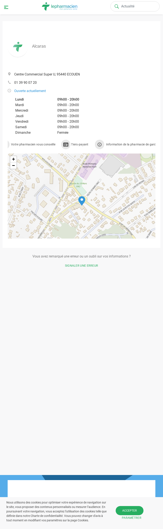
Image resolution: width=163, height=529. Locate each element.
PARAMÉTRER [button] (131, 517)
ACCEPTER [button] (129, 510)
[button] (81, 201)
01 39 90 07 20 (25, 83)
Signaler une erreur (81, 265)
